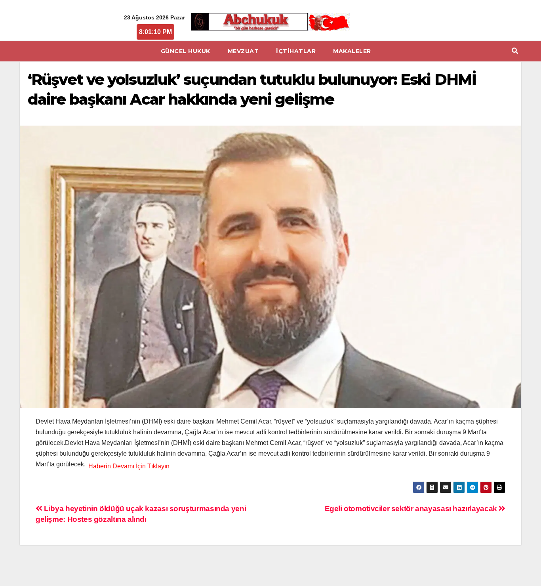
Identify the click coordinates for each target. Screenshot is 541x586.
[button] (515, 51)
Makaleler (352, 51)
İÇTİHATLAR (296, 51)
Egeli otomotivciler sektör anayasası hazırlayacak (412, 508)
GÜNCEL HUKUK (185, 51)
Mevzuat (243, 51)
